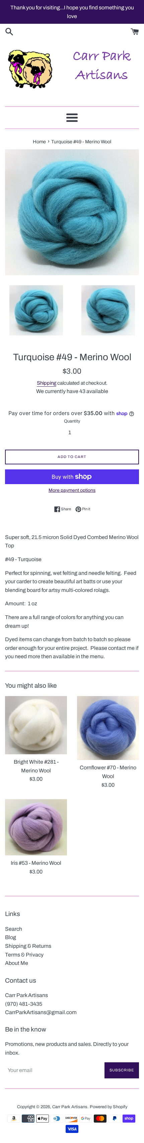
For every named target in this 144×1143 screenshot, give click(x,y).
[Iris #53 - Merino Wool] (36, 827)
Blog (10, 937)
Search (13, 929)
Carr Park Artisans (69, 1106)
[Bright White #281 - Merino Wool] (36, 725)
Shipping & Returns (28, 946)
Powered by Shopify (108, 1106)
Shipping (46, 383)
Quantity (72, 421)
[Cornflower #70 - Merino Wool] (108, 728)
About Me (16, 963)
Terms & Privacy (24, 955)
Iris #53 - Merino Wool (36, 863)
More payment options (72, 490)
